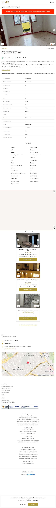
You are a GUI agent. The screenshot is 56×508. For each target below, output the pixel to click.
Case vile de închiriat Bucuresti (28, 463)
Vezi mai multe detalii (28, 259)
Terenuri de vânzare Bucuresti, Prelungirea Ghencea (28, 440)
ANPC (3, 398)
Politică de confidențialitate (8, 402)
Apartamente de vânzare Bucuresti (24, 73)
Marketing (35, 500)
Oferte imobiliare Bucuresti (8, 73)
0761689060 (15, 340)
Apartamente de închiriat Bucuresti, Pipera (28, 456)
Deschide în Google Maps (10, 348)
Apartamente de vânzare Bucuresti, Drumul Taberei (28, 419)
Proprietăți (4, 384)
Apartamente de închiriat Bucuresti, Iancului (28, 458)
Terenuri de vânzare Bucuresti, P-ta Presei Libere (28, 442)
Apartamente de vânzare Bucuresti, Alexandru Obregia (28, 421)
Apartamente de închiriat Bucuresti (28, 449)
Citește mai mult (6, 70)
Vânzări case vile (28, 428)
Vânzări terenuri (28, 436)
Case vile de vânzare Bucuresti (28, 429)
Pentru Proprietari (6, 390)
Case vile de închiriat (28, 461)
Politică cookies (5, 400)
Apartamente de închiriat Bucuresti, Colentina (28, 453)
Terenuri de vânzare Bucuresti (28, 438)
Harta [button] (53, 44)
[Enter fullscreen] (54, 192)
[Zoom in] (54, 226)
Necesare (22, 500)
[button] (2, 30)
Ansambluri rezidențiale (7, 386)
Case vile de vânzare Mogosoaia (28, 433)
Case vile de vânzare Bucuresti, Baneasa (28, 431)
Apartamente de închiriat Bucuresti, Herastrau (28, 454)
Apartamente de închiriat (28, 447)
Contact (3, 394)
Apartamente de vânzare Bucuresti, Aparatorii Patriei (28, 423)
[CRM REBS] (31, 474)
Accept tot (33, 504)
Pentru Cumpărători (6, 388)
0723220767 (8, 340)
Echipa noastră (5, 392)
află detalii (26, 497)
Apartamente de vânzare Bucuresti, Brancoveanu (28, 424)
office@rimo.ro (8, 343)
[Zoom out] (54, 228)
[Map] (28, 210)
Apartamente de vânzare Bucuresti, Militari (28, 417)
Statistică (29, 500)
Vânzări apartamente (28, 414)
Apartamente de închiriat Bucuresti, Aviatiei (28, 451)
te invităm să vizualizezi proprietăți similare (38, 11)
